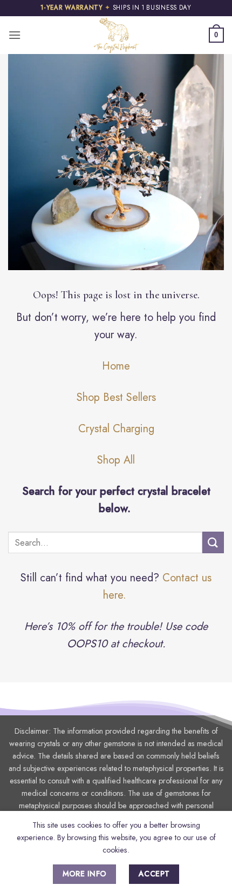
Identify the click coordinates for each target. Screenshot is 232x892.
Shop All (116, 460)
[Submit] (213, 542)
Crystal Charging (116, 429)
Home (116, 366)
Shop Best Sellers (116, 397)
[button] (14, 35)
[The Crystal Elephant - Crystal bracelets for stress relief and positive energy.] (116, 35)
